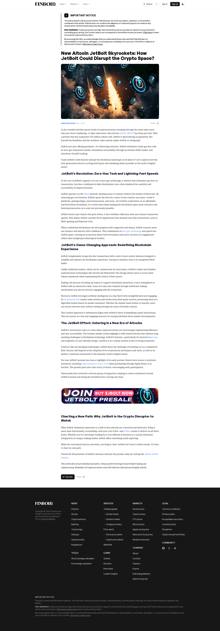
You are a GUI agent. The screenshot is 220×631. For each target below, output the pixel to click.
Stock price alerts (113, 534)
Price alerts (109, 529)
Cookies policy (169, 524)
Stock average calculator (82, 558)
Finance (75, 509)
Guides (107, 558)
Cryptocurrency (78, 519)
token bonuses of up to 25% (95, 363)
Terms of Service (47, 519)
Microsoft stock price (143, 534)
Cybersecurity (77, 539)
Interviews (108, 568)
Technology (76, 529)
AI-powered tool (72, 299)
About (135, 553)
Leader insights (111, 573)
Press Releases (68, 123)
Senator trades (112, 519)
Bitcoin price (139, 524)
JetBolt (127, 431)
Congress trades (113, 524)
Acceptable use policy (172, 519)
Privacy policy (168, 514)
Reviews (107, 563)
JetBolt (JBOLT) (126, 133)
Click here (148, 32)
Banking (75, 524)
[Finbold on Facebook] (163, 548)
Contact (136, 558)
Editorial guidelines (141, 573)
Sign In (165, 4)
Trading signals (110, 509)
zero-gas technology (131, 231)
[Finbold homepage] (49, 503)
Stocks (74, 514)
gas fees (154, 337)
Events (136, 568)
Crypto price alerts (113, 539)
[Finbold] (45, 4)
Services (108, 503)
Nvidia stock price (141, 539)
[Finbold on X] (169, 548)
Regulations (76, 544)
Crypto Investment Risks (173, 534)
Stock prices (138, 509)
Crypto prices (139, 514)
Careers (136, 563)
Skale (86, 193)
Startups (75, 534)
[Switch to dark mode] (183, 4)
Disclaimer (167, 529)
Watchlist (108, 544)
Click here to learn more (92, 44)
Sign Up (175, 4)
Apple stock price (141, 529)
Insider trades (111, 514)
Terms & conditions (171, 509)
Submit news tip (140, 579)
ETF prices (137, 519)
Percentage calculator (81, 563)
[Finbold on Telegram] (174, 548)
